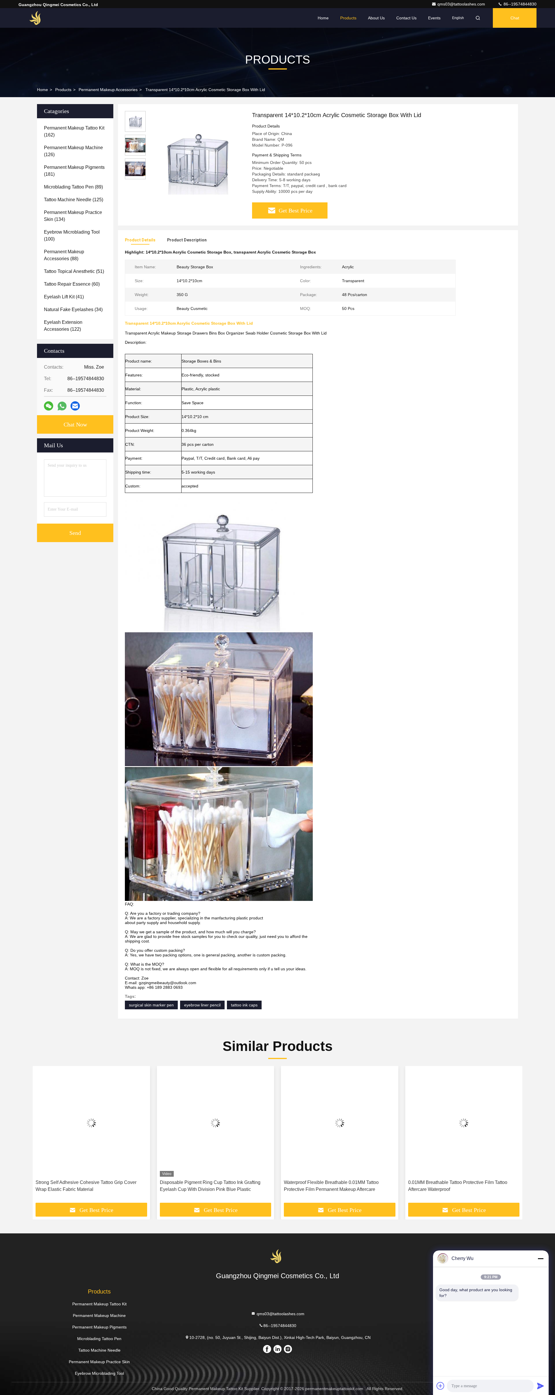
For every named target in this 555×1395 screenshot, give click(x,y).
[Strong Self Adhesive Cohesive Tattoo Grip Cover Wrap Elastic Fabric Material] (91, 1123)
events (434, 18)
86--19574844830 (519, 4)
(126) (73, 151)
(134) (73, 216)
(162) (74, 131)
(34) (73, 309)
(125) (73, 199)
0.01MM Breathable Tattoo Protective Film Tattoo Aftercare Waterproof (457, 1186)
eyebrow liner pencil (202, 1005)
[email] (75, 406)
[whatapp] (62, 406)
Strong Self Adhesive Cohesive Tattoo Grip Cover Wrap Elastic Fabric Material (86, 1186)
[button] (43, 1136)
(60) (72, 284)
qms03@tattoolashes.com (461, 4)
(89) (73, 186)
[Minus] (540, 1258)
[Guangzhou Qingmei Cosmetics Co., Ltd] (36, 18)
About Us (376, 18)
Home (323, 18)
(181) (74, 171)
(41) (64, 296)
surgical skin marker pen (151, 1005)
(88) (64, 255)
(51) (74, 271)
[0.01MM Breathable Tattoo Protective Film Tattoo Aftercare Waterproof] (464, 1123)
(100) (72, 235)
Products (348, 18)
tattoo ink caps (244, 1005)
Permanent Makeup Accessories (108, 89)
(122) (63, 326)
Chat (514, 18)
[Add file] (440, 1385)
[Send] (540, 1385)
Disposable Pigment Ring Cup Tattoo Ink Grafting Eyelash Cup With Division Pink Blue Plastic (210, 1186)
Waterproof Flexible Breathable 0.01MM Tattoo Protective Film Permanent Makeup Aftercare (331, 1186)
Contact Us (406, 18)
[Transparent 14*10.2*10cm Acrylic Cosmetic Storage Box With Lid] (196, 159)
